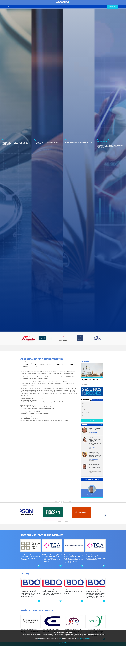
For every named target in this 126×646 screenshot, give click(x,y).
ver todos (98, 424)
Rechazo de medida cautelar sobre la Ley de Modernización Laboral (73, 591)
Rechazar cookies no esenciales (83, 638)
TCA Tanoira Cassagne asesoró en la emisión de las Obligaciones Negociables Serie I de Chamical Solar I (95, 557)
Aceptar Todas (63, 642)
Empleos (60, 6)
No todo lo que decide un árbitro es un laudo (95, 429)
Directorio (66, 6)
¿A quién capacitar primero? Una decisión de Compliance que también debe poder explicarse (95, 454)
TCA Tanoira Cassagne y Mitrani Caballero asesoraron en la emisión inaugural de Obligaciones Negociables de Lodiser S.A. (52, 558)
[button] (8, 7)
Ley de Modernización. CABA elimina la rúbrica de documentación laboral (95, 466)
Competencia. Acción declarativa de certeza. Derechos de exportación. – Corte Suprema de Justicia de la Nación (52, 592)
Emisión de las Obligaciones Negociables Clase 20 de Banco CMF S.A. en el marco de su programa (30, 557)
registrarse (112, 6)
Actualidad (43, 6)
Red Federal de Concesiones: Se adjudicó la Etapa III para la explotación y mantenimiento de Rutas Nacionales (95, 441)
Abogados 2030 (52, 6)
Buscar (92, 420)
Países (72, 6)
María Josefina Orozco (91, 495)
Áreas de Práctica (81, 6)
